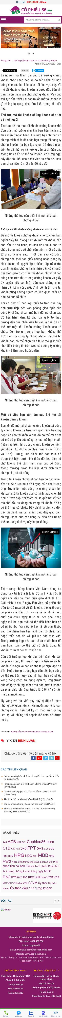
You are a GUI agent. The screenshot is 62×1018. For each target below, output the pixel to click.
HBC (5, 856)
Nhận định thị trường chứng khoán (30, 861)
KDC (28, 856)
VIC (5, 883)
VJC (9, 883)
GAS (40, 848)
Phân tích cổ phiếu (36, 866)
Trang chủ (5, 60)
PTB (14, 877)
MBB (43, 855)
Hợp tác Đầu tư (15, 988)
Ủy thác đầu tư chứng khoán (31, 888)
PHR (55, 861)
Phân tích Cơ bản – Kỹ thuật (46, 996)
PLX (47, 871)
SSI (44, 878)
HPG (19, 855)
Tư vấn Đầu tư (15, 984)
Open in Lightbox (50, 173)
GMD (51, 848)
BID (19, 842)
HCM (10, 856)
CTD (7, 848)
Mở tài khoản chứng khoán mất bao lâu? (29, 804)
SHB (37, 877)
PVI (25, 877)
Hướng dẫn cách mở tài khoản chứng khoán (35, 60)
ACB (12, 841)
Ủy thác (43, 883)
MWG (7, 861)
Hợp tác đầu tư (46, 983)
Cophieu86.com (40, 842)
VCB (49, 877)
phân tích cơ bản (14, 866)
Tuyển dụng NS (15, 993)
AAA (5, 842)
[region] (31, 43)
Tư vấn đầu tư (46, 992)
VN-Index (17, 883)
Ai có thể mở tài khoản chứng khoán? (28, 799)
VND (26, 883)
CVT (18, 849)
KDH (35, 856)
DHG (24, 848)
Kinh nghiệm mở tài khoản (46, 987)
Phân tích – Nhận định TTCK (15, 976)
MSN (51, 856)
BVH (24, 842)
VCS (56, 877)
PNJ (7, 877)
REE (31, 877)
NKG (51, 862)
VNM (33, 883)
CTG (13, 849)
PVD (19, 877)
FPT (31, 848)
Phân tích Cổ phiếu (15, 980)
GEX (46, 849)
